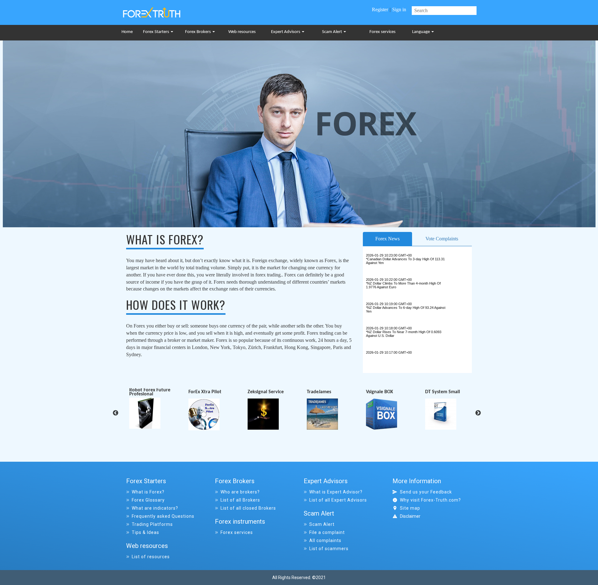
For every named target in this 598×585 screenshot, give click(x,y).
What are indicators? (155, 508)
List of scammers (329, 548)
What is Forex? (148, 491)
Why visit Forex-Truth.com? (430, 500)
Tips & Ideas (145, 532)
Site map (410, 508)
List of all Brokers (240, 500)
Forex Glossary (148, 500)
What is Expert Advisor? (336, 491)
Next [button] (478, 413)
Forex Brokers (198, 32)
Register (380, 9)
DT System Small (383, 392)
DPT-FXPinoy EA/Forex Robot (448, 392)
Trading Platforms (152, 524)
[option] (158, 409)
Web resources (242, 32)
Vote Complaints (441, 238)
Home (127, 32)
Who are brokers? (240, 491)
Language (421, 32)
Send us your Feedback (426, 491)
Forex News (387, 238)
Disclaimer (410, 516)
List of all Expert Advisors (338, 500)
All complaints (325, 540)
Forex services (382, 32)
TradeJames (260, 392)
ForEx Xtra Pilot (145, 392)
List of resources (151, 556)
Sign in (399, 9)
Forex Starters (156, 32)
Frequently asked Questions (163, 516)
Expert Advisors (286, 32)
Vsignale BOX (320, 392)
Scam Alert (332, 32)
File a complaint (327, 532)
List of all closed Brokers (248, 508)
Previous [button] (115, 413)
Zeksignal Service (206, 392)
